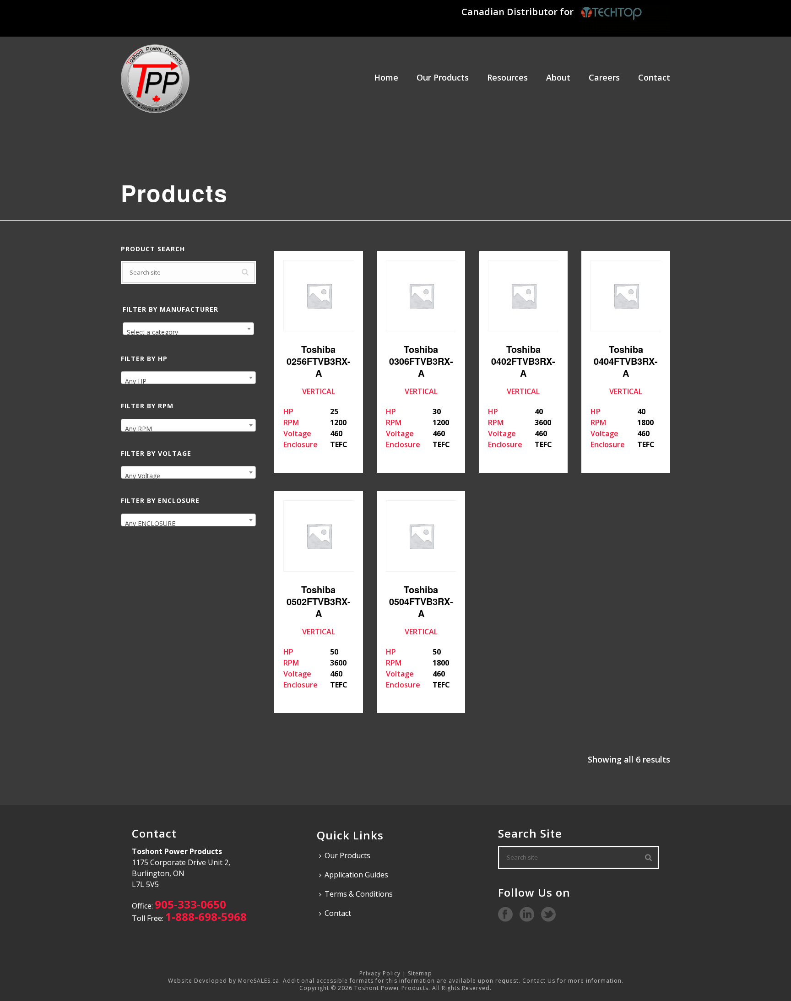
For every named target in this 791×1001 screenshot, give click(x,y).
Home (386, 77)
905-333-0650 (190, 904)
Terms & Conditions (359, 894)
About (558, 77)
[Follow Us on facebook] (505, 915)
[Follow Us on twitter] (548, 915)
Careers (604, 77)
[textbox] (188, 332)
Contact (654, 77)
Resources (507, 77)
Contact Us (538, 981)
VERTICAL (317, 395)
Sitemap (420, 973)
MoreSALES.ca (258, 981)
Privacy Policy (380, 973)
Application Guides (356, 875)
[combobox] (188, 328)
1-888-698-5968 (206, 916)
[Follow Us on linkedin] (527, 915)
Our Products (443, 77)
